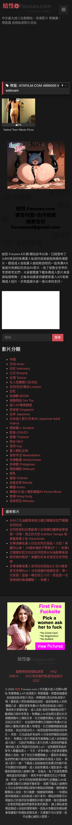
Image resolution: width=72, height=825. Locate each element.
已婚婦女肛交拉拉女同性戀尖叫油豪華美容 (39, 552)
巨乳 (13, 391)
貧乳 (13, 473)
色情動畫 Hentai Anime (25, 459)
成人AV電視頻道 (21, 405)
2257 (36, 680)
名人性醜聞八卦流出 (23, 382)
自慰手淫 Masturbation (25, 455)
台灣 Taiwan (18, 377)
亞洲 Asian (17, 364)
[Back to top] (60, 813)
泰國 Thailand (19, 437)
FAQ (53, 671)
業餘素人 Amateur (22, 428)
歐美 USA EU (19, 432)
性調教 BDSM (19, 396)
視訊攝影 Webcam (22, 469)
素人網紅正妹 (19, 450)
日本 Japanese (20, 414)
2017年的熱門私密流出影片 (44, 676)
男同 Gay (16, 446)
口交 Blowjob (19, 373)
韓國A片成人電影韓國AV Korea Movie (35, 491)
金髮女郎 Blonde (21, 482)
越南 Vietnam (19, 478)
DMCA (13, 676)
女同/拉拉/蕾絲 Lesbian (25, 386)
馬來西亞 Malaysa (22, 501)
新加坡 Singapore (22, 409)
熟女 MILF (16, 441)
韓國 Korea (17, 487)
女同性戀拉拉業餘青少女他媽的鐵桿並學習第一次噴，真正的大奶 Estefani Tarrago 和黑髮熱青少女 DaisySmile (39, 534)
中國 (13, 359)
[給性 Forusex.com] (29, 8)
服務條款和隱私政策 (29, 671)
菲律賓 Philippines (22, 464)
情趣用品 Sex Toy (22, 400)
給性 (17, 689)
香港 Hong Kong (21, 496)
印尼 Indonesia (20, 368)
